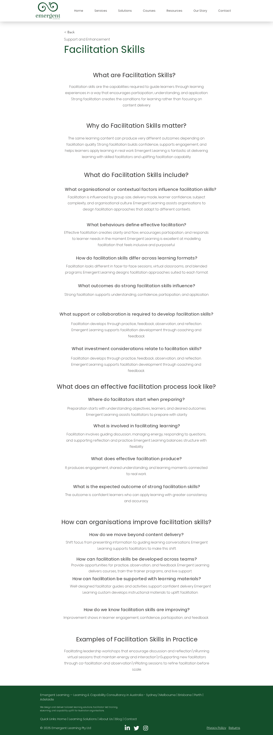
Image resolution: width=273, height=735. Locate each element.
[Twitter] (136, 728)
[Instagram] (145, 728)
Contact (130, 719)
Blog (118, 719)
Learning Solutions (83, 719)
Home (62, 719)
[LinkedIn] (127, 728)
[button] (101, 11)
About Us (106, 719)
